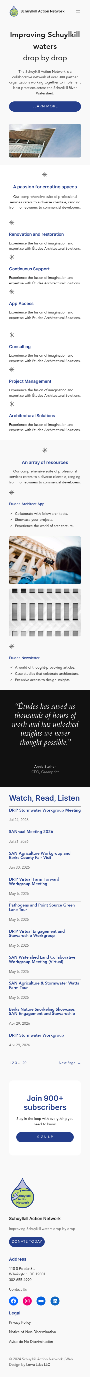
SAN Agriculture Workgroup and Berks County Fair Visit (39, 856)
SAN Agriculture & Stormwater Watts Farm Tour (44, 986)
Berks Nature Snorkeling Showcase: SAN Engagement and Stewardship (42, 1012)
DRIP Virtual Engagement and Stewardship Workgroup (37, 934)
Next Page (70, 1063)
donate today (27, 1241)
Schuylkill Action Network (42, 11)
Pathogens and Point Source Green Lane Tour (42, 908)
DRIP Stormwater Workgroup (36, 1036)
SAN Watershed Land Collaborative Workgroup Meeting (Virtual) (42, 960)
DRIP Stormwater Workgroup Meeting (45, 811)
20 (24, 1063)
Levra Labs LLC (38, 1365)
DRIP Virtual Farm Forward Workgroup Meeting (34, 882)
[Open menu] (78, 11)
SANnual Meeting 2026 (31, 832)
